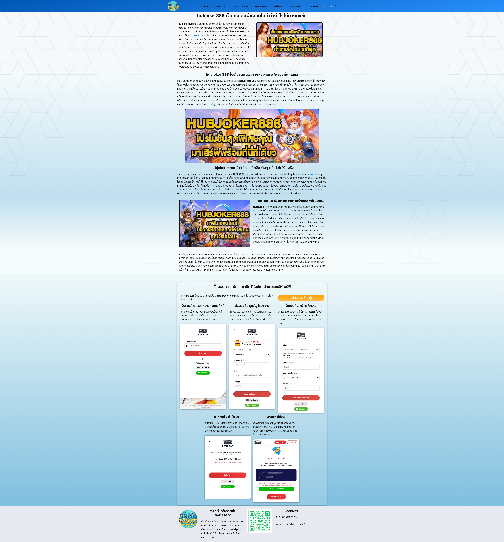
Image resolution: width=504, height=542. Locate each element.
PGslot (311, 312)
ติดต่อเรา (313, 6)
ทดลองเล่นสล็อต (295, 6)
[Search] (336, 6)
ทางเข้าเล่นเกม (241, 6)
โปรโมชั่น (278, 6)
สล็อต (310, 174)
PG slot (190, 296)
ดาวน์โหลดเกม (260, 6)
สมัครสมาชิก (223, 6)
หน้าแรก (207, 6)
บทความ (328, 6)
